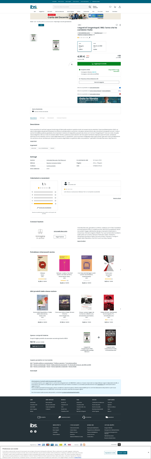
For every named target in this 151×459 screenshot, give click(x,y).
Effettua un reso (73, 432)
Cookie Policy (77, 457)
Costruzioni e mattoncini (98, 402)
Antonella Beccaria (84, 33)
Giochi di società (96, 407)
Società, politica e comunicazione (43, 363)
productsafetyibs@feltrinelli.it (70, 392)
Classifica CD (64, 404)
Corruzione (33, 148)
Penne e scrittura (112, 407)
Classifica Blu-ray (81, 407)
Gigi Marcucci (98, 33)
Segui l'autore (60, 237)
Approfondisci (81, 241)
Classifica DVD (80, 404)
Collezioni (48, 409)
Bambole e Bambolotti (97, 409)
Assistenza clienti (96, 1)
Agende (109, 404)
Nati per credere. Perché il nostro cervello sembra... (64, 274)
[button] (90, 7)
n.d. (69, 183)
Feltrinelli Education (109, 436)
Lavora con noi (90, 434)
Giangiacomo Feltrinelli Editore (111, 430)
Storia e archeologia (39, 365)
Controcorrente (51, 166)
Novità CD (63, 402)
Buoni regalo (68, 1)
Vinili (62, 407)
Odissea (42, 273)
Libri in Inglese (33, 409)
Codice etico (90, 436)
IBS (83, 59)
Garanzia (72, 434)
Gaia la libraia (56, 434)
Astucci (109, 411)
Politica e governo (59, 363)
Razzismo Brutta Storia (109, 438)
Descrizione (33, 118)
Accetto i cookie (122, 452)
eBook (31, 411)
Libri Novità (32, 402)
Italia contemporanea (43, 148)
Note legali (33, 371)
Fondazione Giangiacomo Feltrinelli (110, 433)
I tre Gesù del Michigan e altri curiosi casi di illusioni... (87, 274)
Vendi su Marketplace (92, 432)
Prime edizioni (49, 402)
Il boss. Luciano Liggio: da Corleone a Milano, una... (86, 313)
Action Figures (95, 411)
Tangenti (52, 148)
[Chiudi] (148, 452)
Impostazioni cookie (110, 452)
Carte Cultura (76, 1)
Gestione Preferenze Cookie (76, 436)
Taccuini (110, 402)
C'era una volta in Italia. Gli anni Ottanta (64, 313)
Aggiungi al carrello (100, 64)
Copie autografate (50, 407)
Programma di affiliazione (93, 430)
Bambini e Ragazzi (81, 411)
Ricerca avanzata (95, 7)
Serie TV (78, 409)
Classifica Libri (33, 404)
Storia (48, 365)
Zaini (109, 409)
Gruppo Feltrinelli (108, 427)
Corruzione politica (71, 363)
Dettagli (42, 118)
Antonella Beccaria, (52, 160)
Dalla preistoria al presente (59, 365)
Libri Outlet (32, 407)
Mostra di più (117, 198)
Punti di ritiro (61, 1)
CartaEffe (54, 1)
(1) (49, 188)
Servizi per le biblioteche (92, 427)
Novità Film (79, 402)
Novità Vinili (64, 409)
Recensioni (51, 118)
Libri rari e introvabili (50, 404)
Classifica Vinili (65, 411)
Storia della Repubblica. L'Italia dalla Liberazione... (42, 313)
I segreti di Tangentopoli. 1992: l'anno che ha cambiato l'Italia (87, 348)
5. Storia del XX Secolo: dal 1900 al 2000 (79, 365)
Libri (31, 363)
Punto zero (108, 273)
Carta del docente (85, 1)
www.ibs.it (100, 384)
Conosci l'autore (61, 118)
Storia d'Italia (72, 366)
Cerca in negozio (99, 82)
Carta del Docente (94, 87)
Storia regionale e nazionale (59, 366)
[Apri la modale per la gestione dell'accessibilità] (119, 444)
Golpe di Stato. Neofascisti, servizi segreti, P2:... (109, 313)
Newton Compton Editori (85, 35)
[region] (75, 452)
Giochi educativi (96, 404)
